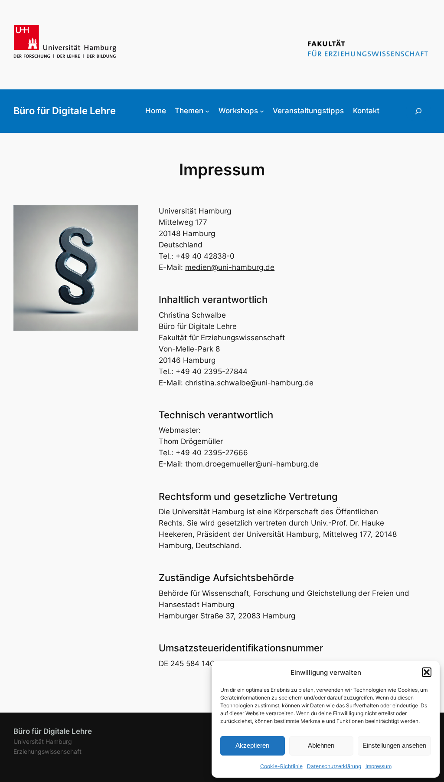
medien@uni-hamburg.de (229, 267)
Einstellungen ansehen (394, 745)
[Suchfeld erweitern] (418, 111)
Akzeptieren (252, 745)
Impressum (379, 766)
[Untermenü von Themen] (207, 111)
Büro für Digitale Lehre (64, 110)
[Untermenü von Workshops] (262, 111)
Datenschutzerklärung (334, 766)
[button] (426, 672)
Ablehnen (321, 745)
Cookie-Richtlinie (281, 766)
